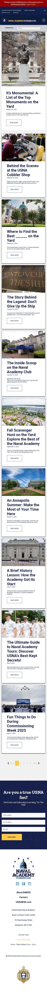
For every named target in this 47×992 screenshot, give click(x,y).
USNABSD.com (23, 902)
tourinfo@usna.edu (23, 940)
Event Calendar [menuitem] (30, 10)
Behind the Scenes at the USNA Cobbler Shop (23, 170)
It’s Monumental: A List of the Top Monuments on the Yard (22, 100)
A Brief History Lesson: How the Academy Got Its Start (21, 577)
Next (35, 763)
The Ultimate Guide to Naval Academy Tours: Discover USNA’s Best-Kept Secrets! (23, 651)
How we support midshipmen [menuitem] (11, 10)
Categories (9, 28)
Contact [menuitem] (16, 12)
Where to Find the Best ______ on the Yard (23, 236)
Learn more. (31, 4)
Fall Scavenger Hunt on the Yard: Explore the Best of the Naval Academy (23, 437)
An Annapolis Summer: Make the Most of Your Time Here (23, 507)
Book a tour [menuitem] (6, 12)
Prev (12, 763)
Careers (23, 897)
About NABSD (23, 892)
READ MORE (14, 123)
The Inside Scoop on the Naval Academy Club (22, 367)
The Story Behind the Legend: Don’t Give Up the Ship (22, 301)
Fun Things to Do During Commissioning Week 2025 (21, 724)
